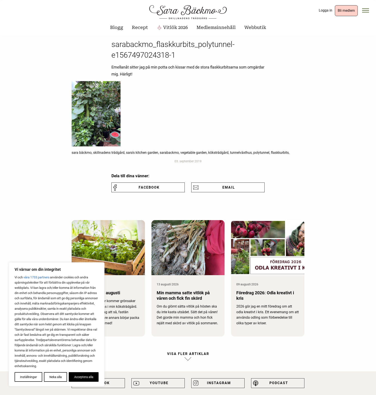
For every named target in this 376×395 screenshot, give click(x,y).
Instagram (219, 383)
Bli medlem (346, 10)
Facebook (149, 187)
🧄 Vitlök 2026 (172, 27)
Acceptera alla (83, 377)
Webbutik (255, 27)
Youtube (159, 383)
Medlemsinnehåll (216, 27)
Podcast (278, 383)
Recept (140, 27)
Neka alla (55, 377)
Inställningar (28, 377)
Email (228, 187)
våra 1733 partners (36, 277)
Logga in (325, 10)
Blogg (116, 27)
